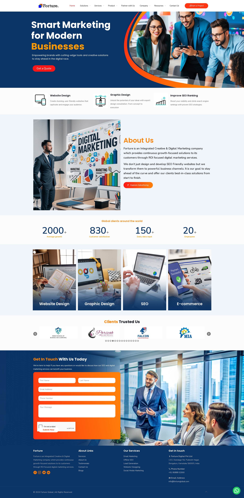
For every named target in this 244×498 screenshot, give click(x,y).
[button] (35, 334)
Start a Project (197, 5)
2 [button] (108, 341)
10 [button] (126, 341)
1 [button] (106, 341)
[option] (58, 332)
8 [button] (122, 341)
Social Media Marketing (134, 470)
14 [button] (135, 341)
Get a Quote (44, 68)
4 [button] (113, 341)
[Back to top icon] (206, 492)
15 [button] (138, 341)
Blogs (80, 470)
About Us (82, 460)
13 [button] (133, 341)
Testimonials (83, 463)
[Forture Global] (48, 5)
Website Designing (132, 467)
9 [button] (124, 341)
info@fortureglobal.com (179, 481)
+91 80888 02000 (177, 472)
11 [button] (129, 341)
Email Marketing (130, 456)
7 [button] (119, 341)
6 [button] (117, 341)
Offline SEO (128, 460)
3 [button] (110, 341)
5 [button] (115, 341)
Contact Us (83, 467)
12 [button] (131, 341)
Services (82, 456)
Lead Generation (131, 463)
